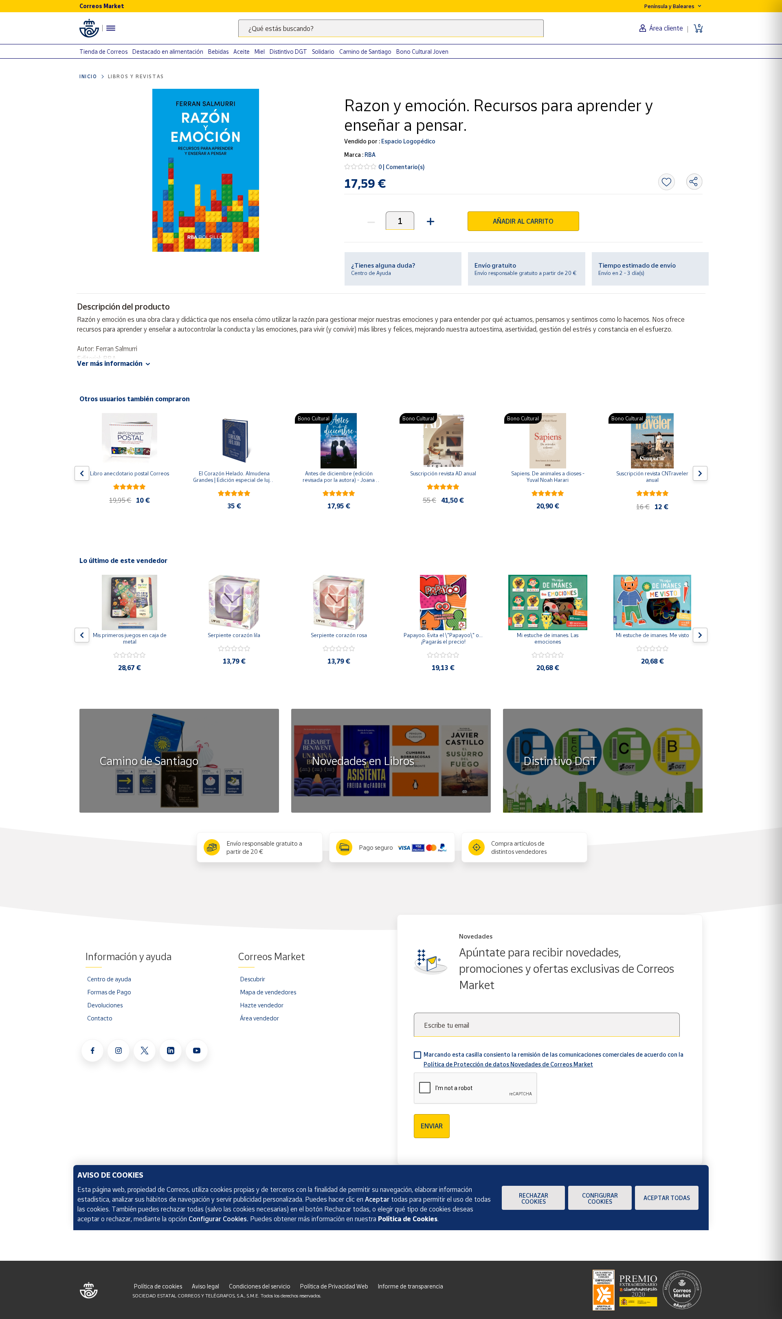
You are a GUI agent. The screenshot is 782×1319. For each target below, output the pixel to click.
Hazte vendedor (261, 1005)
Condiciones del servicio (259, 1286)
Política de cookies (158, 1286)
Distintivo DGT (288, 51)
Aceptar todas (667, 1197)
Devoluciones (105, 1005)
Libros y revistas (136, 76)
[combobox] (391, 28)
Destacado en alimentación (167, 51)
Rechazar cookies (533, 1198)
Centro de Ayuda (371, 273)
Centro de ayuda (109, 979)
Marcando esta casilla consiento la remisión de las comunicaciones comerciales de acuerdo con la (553, 1059)
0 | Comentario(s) (401, 166)
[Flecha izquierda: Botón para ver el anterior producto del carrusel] (82, 473)
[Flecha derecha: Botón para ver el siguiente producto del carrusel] (700, 473)
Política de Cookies (407, 1219)
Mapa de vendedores (268, 992)
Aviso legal (205, 1286)
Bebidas (218, 51)
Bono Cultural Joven (422, 51)
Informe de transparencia (410, 1286)
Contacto (99, 1018)
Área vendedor (259, 1018)
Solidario (323, 51)
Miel (260, 51)
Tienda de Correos (103, 51)
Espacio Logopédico (407, 141)
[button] (429, 221)
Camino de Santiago (365, 51)
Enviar (432, 1126)
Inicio (88, 76)
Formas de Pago (109, 992)
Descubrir (252, 979)
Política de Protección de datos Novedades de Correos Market (508, 1064)
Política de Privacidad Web (334, 1286)
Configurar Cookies (600, 1198)
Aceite (241, 51)
